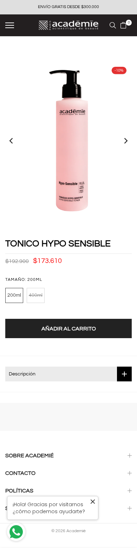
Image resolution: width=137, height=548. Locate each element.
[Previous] (16, 141)
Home (11, 49)
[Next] (121, 141)
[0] (123, 25)
